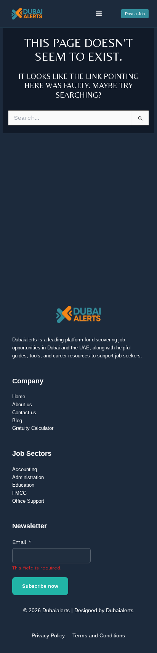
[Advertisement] (78, 215)
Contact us (24, 412)
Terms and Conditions (98, 636)
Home (18, 396)
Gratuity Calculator (32, 428)
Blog (17, 420)
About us (22, 404)
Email (22, 542)
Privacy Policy (48, 636)
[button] (98, 14)
